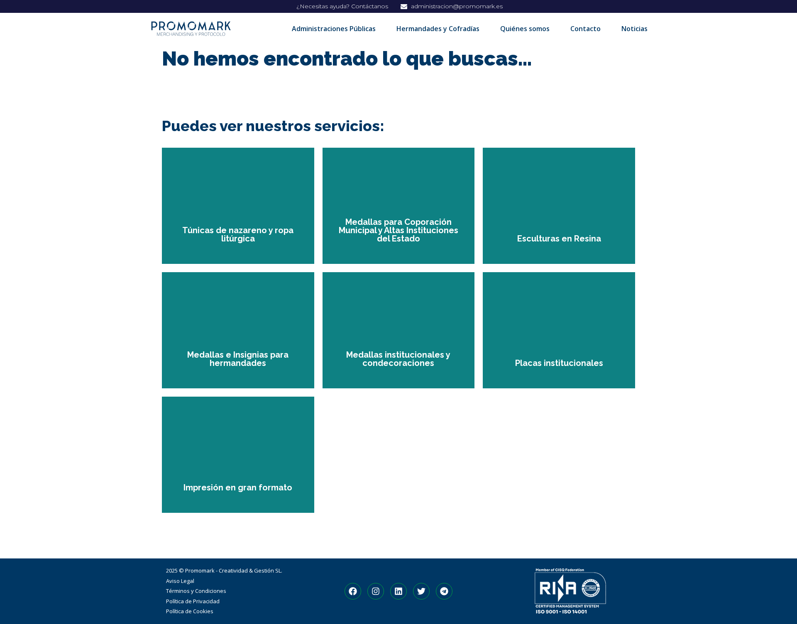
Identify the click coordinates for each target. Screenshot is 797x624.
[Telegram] (444, 591)
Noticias (634, 28)
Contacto (585, 28)
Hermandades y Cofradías (437, 28)
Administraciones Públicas (334, 28)
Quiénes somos (525, 28)
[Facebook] (353, 591)
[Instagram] (375, 591)
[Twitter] (421, 591)
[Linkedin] (398, 591)
